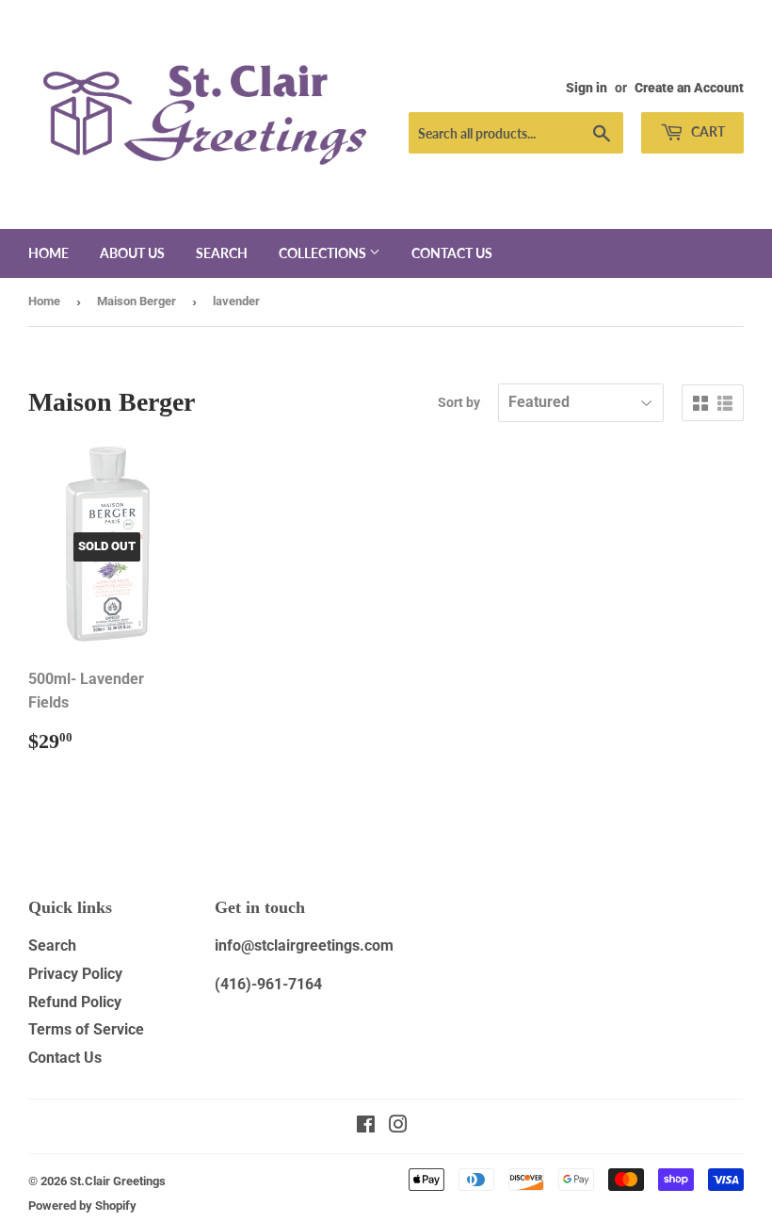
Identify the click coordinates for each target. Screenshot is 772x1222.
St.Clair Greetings (118, 1181)
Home (48, 253)
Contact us (451, 253)
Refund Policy (74, 1002)
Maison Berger (136, 301)
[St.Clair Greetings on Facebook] (366, 1126)
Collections (324, 253)
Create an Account (689, 87)
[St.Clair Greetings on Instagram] (398, 1126)
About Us (132, 253)
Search (222, 253)
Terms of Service (86, 1029)
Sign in (586, 87)
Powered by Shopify (82, 1205)
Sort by (459, 402)
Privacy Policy (75, 974)
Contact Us (65, 1058)
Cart (706, 131)
